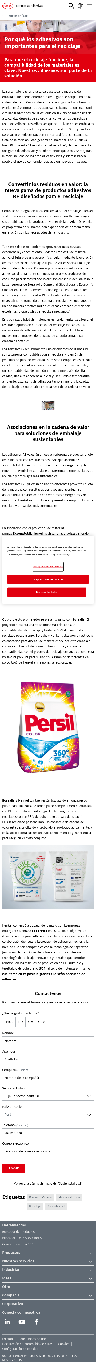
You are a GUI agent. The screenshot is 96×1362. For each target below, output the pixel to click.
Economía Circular (40, 1197)
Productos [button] (11, 1253)
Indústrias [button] (10, 1270)
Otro (41, 1021)
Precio (8, 1021)
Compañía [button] (11, 1295)
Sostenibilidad (56, 1206)
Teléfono (15, 1125)
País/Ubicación (12, 1106)
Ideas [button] (6, 1278)
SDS (31, 1021)
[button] (71, 5)
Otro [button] (6, 1287)
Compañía (16, 1070)
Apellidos (8, 1051)
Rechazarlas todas (46, 592)
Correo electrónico (15, 1143)
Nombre (8, 1033)
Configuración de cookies (20, 1349)
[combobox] (48, 1096)
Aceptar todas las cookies (48, 579)
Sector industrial (13, 1088)
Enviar (14, 1168)
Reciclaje (35, 1206)
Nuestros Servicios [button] (18, 1261)
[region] (48, 570)
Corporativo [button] (12, 1304)
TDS (20, 1021)
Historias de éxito (69, 1197)
